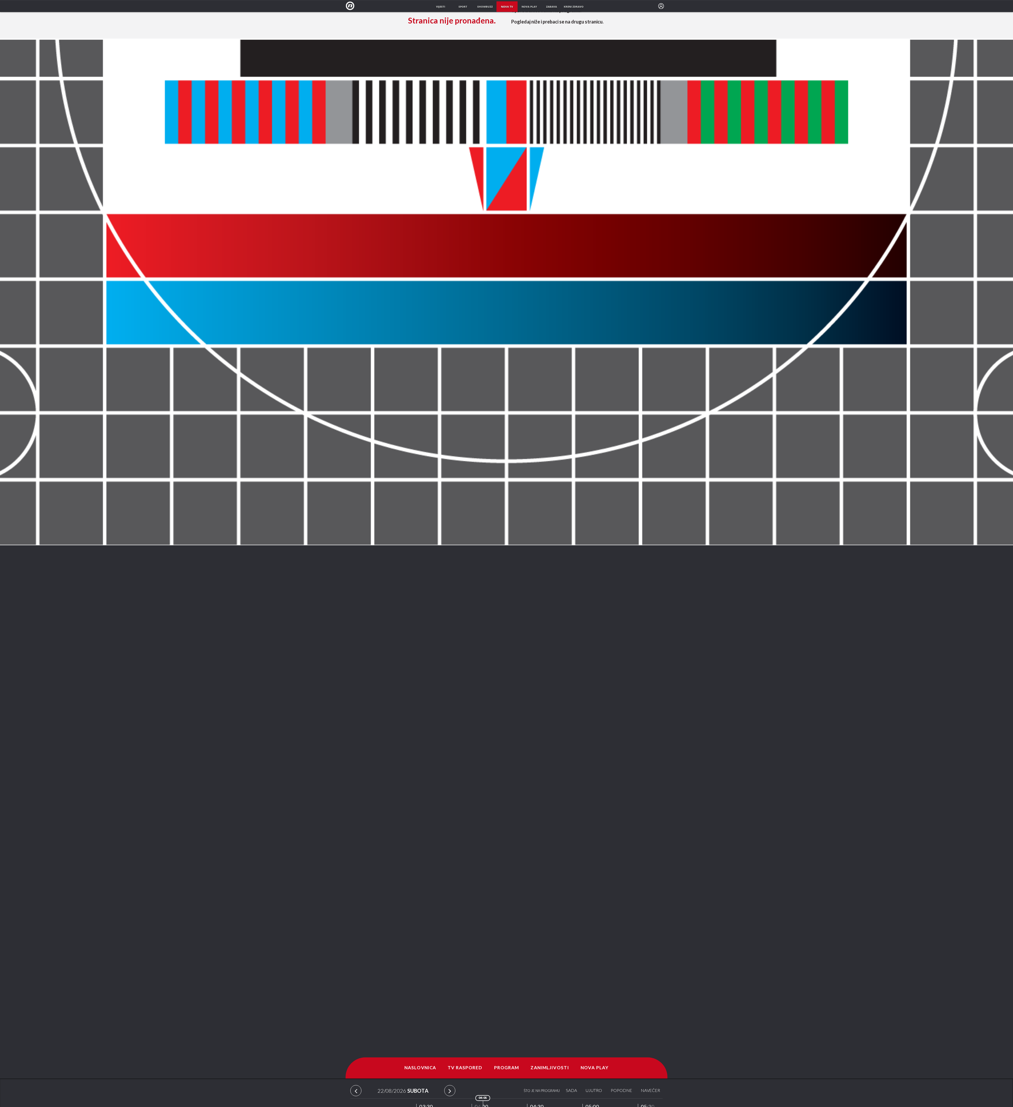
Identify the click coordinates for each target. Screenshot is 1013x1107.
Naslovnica (420, 1068)
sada (571, 1090)
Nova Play (595, 1068)
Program (506, 1068)
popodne (621, 1090)
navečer (650, 1090)
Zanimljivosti (550, 1068)
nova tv (507, 6)
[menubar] (661, 6)
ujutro (594, 1090)
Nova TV (351, 6)
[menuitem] (661, 6)
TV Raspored (465, 1068)
